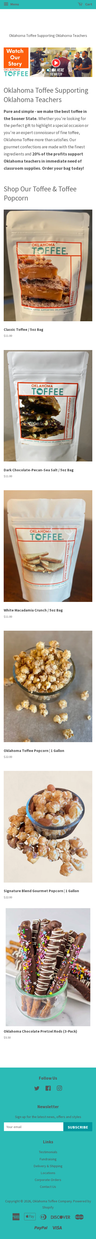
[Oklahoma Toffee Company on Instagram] (59, 1089)
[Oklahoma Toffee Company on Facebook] (48, 1089)
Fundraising (48, 1159)
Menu (14, 4)
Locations (48, 1173)
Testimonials (48, 1152)
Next (81, 62)
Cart (88, 4)
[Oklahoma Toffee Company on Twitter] (37, 1089)
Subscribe (78, 1127)
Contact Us (48, 1186)
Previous (14, 62)
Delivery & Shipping (48, 1166)
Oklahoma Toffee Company (52, 1201)
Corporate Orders (48, 1180)
